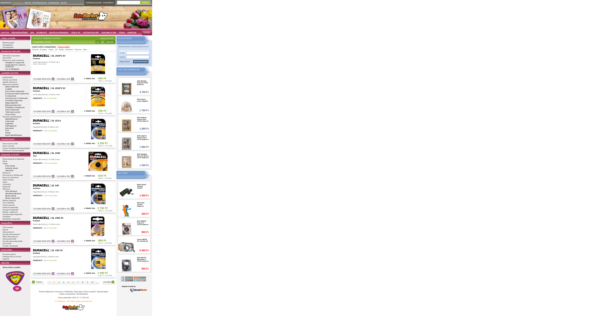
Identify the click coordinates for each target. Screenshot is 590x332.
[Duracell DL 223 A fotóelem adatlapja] (44, 144)
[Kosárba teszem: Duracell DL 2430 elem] (65, 176)
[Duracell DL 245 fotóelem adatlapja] (44, 209)
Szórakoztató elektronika (11, 51)
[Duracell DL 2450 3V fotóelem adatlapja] (44, 241)
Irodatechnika (7, 250)
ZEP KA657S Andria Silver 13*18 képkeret (142, 137)
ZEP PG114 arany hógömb (142, 100)
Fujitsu (51, 49)
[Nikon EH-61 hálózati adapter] (126, 192)
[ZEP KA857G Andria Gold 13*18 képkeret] (126, 125)
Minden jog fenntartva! (84, 301)
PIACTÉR (5, 263)
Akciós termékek (90, 291)
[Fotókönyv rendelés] (108, 3)
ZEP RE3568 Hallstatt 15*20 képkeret (142, 82)
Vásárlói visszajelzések (67, 294)
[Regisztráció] (6, 2)
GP (56, 49)
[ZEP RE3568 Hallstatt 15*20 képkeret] (126, 88)
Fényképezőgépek (8, 139)
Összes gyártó (64, 47)
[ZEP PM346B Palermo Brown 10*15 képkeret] (126, 162)
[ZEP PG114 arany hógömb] (126, 107)
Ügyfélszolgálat (102, 291)
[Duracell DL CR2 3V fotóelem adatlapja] (44, 274)
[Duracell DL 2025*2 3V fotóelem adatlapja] (44, 79)
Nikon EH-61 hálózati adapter (141, 186)
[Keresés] (145, 2)
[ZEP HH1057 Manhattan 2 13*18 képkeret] (126, 265)
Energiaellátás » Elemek (42, 42)
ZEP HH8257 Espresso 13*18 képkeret (142, 222)
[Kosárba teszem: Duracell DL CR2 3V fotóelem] (65, 274)
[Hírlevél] (28, 2)
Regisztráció (125, 61)
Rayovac (78, 49)
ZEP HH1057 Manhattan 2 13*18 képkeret (142, 259)
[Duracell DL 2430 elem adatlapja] (44, 176)
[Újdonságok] (54, 2)
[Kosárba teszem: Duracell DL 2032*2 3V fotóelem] (65, 111)
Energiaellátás (7, 223)
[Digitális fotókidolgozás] (93, 3)
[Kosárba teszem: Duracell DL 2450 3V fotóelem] (65, 241)
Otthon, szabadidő (8, 38)
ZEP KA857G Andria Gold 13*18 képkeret (142, 119)
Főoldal (41, 291)
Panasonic (69, 49)
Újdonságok (78, 291)
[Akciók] (63, 2)
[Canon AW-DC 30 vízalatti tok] (126, 247)
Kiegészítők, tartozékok (10, 154)
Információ (59, 291)
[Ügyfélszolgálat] (40, 2)
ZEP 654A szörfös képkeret (140, 204)
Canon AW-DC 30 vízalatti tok (142, 240)
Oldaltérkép (69, 291)
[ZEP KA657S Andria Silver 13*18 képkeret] (126, 143)
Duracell (35, 49)
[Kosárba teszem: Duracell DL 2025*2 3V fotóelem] (65, 79)
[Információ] (18, 2)
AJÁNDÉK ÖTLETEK (10, 73)
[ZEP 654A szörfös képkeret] (126, 210)
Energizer (43, 49)
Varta (85, 49)
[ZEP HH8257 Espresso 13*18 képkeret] (126, 228)
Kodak (61, 49)
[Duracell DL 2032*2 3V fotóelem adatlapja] (44, 111)
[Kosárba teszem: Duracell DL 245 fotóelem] (65, 209)
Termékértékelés (82, 294)
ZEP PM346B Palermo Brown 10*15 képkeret (143, 155)
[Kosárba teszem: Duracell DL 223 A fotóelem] (65, 144)
